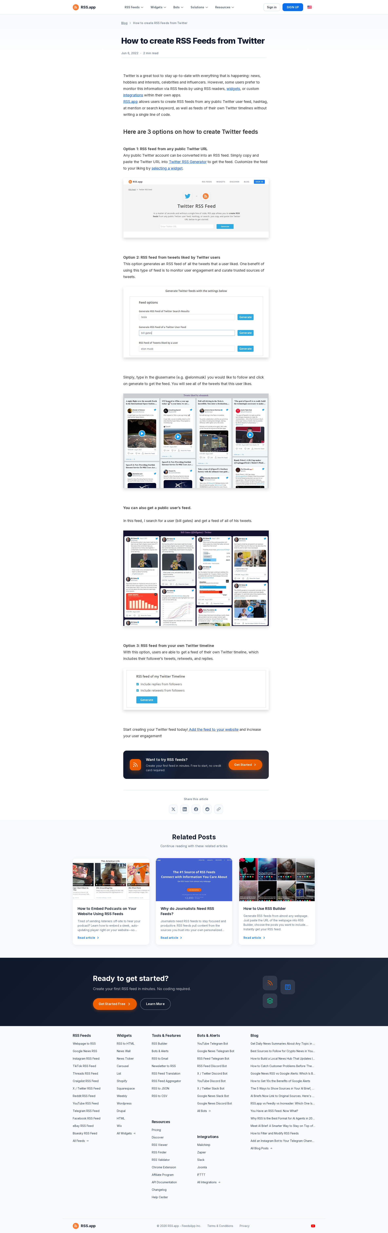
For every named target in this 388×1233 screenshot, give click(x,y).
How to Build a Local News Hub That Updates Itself (283, 1058)
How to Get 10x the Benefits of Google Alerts (280, 1081)
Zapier (201, 1152)
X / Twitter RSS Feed (86, 1088)
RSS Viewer (160, 1145)
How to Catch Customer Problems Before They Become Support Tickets (283, 1066)
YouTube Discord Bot (211, 1081)
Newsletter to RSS (164, 1066)
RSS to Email (160, 1058)
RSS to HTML (125, 1043)
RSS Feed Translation (166, 1073)
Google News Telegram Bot (215, 1051)
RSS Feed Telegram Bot (213, 1058)
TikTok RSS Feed (84, 1066)
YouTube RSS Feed (86, 1103)
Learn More (155, 1004)
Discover (158, 1137)
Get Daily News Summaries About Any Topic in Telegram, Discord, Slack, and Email (283, 1043)
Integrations (208, 1137)
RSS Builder (159, 1043)
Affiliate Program (163, 1174)
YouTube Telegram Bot (212, 1043)
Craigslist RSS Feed (86, 1081)
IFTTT (201, 1174)
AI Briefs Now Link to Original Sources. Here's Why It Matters (283, 1096)
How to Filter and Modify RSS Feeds (275, 1133)
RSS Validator (161, 1159)
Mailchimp (203, 1145)
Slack (201, 1159)
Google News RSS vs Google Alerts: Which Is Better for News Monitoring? (283, 1073)
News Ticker (125, 1058)
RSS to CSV (159, 1096)
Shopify (122, 1081)
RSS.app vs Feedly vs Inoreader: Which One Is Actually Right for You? (283, 1103)
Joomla (202, 1167)
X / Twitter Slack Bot (210, 1088)
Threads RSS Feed (85, 1073)
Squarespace (126, 1088)
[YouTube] (313, 1226)
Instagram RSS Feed (86, 1058)
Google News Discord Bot (214, 1103)
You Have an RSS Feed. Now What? (274, 1111)
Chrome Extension (164, 1167)
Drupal (121, 1111)
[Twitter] (173, 809)
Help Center (160, 1197)
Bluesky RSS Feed (85, 1133)
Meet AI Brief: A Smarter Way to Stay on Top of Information (283, 1126)
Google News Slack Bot (213, 1096)
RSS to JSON (160, 1088)
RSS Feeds (82, 1035)
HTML (121, 1118)
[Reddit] (207, 809)
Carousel (123, 1066)
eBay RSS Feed (83, 1126)
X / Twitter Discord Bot (212, 1073)
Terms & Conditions (220, 1226)
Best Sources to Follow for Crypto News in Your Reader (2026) (283, 1051)
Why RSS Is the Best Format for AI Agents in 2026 (283, 1118)
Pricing (156, 1130)
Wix (119, 1126)
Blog (124, 23)
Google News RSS (85, 1051)
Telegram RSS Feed (86, 1111)
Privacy (245, 1226)
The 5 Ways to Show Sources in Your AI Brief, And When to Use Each (283, 1088)
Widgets (124, 1035)
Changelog (159, 1189)
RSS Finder (159, 1152)
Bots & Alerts (160, 1051)
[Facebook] (196, 809)
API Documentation (164, 1182)
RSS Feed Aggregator (166, 1081)
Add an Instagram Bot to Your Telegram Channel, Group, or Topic (283, 1140)
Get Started (243, 765)
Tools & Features (166, 1035)
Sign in (272, 7)
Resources (161, 1122)
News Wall (124, 1051)
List (119, 1073)
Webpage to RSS (84, 1043)
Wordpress (124, 1103)
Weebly (122, 1096)
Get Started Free (112, 1004)
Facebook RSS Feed (86, 1118)
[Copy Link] (218, 809)
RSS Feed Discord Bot (212, 1066)
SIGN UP (293, 7)
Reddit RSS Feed (84, 1096)
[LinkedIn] (184, 809)
